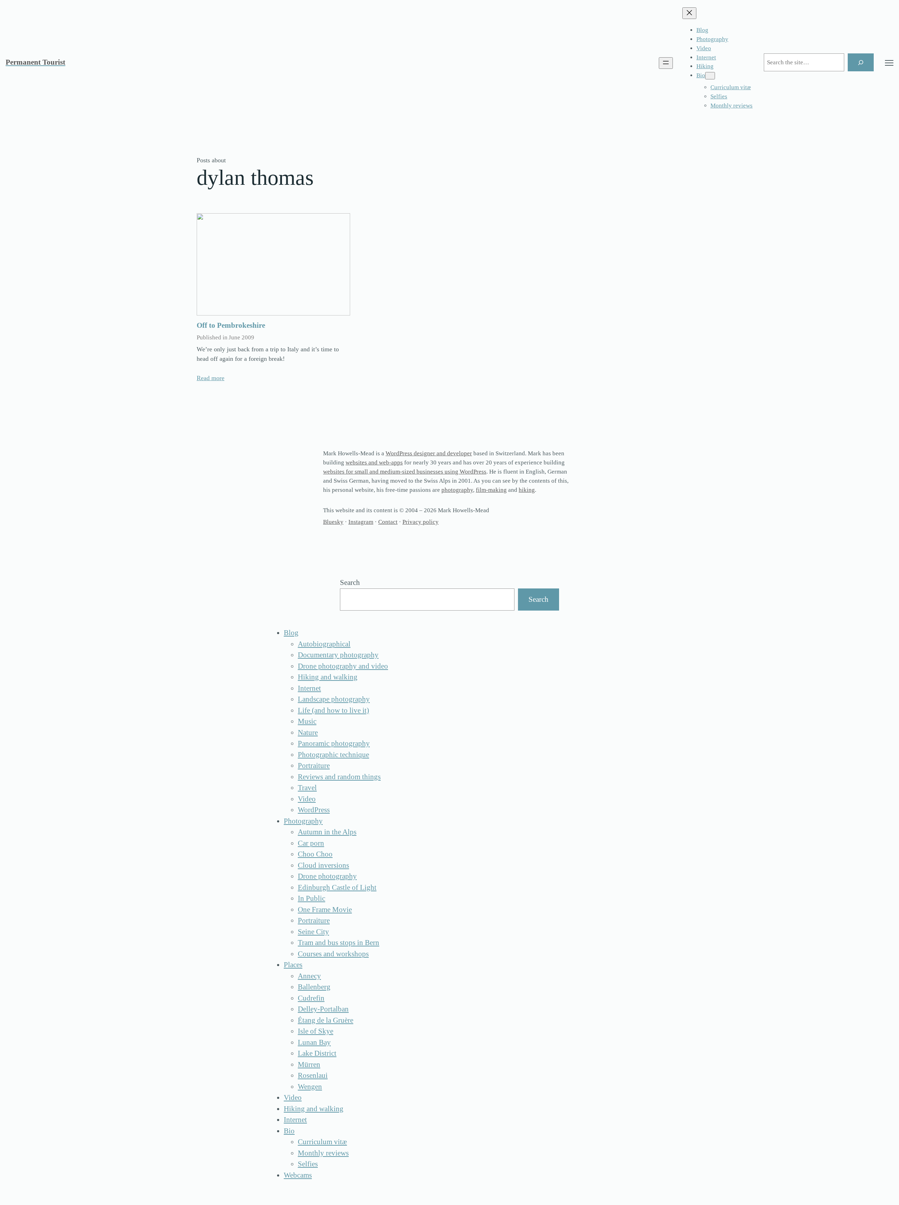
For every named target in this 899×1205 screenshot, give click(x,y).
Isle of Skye (315, 1031)
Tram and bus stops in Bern (338, 942)
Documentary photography (338, 655)
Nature (308, 732)
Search (350, 582)
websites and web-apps (374, 462)
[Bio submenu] (710, 75)
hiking (527, 490)
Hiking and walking (327, 677)
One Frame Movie (325, 909)
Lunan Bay (314, 1042)
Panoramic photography (334, 743)
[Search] (861, 62)
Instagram (360, 522)
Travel (307, 787)
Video (307, 799)
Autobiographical (324, 644)
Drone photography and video (343, 666)
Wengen (310, 1086)
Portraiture (314, 765)
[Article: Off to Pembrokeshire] (273, 264)
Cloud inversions (323, 865)
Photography (303, 821)
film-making (491, 490)
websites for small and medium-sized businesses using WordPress (404, 471)
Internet (309, 688)
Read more (210, 378)
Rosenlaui (313, 1075)
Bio (289, 1131)
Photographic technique (333, 754)
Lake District (317, 1053)
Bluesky (333, 522)
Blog (291, 632)
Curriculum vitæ (322, 1142)
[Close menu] (689, 13)
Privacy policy (420, 522)
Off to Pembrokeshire (231, 325)
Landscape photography (334, 699)
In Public (311, 898)
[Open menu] (666, 63)
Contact (388, 522)
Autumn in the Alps (327, 832)
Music (307, 721)
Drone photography (327, 876)
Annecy (309, 976)
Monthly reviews (323, 1153)
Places (293, 964)
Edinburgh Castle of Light (337, 887)
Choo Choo (315, 854)
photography (457, 490)
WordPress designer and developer (429, 453)
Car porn (311, 843)
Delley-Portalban (323, 1009)
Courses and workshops (333, 954)
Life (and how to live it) (333, 710)
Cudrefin (311, 998)
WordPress (314, 810)
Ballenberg (314, 987)
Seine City (313, 931)
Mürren (309, 1064)
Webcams (298, 1175)
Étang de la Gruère (325, 1020)
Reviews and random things (339, 777)
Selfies (308, 1164)
